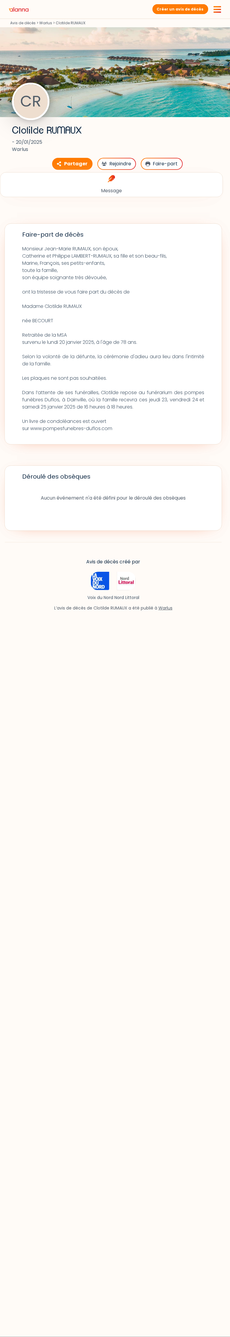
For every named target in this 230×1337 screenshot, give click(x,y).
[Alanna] (18, 9)
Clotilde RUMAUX (46, 130)
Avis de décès (23, 22)
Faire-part (165, 163)
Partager (75, 163)
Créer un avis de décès (180, 9)
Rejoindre (120, 163)
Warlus (45, 22)
